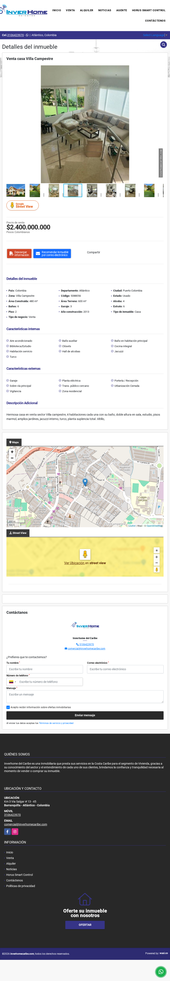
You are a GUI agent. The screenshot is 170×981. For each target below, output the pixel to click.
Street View (24, 206)
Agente (121, 10)
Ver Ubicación (74, 563)
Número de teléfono (18, 675)
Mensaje (11, 688)
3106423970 (15, 35)
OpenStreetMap (155, 525)
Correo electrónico (98, 663)
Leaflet (132, 525)
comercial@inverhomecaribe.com (86, 648)
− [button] (12, 458)
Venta (70, 10)
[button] (160, 69)
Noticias (104, 10)
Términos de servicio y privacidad (56, 723)
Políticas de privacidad (20, 886)
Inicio (56, 10)
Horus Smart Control (149, 10)
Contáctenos (155, 20)
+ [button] (12, 451)
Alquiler (86, 10)
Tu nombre (13, 663)
